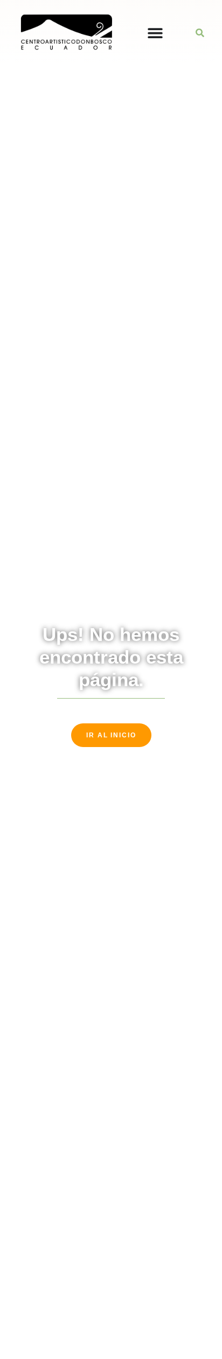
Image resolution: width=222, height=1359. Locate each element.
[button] (199, 32)
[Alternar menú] (155, 33)
